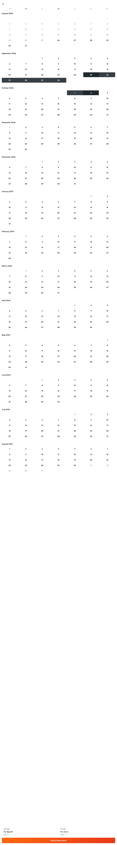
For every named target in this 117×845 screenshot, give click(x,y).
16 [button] (10, 35)
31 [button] (26, 46)
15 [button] (107, 29)
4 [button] (42, 24)
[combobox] (7, 835)
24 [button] (26, 40)
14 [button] (91, 29)
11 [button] (42, 29)
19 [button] (58, 35)
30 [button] (9, 46)
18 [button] (42, 35)
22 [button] (107, 35)
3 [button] (25, 24)
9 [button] (9, 29)
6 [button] (74, 24)
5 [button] (58, 24)
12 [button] (58, 29)
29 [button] (107, 40)
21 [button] (91, 35)
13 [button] (75, 29)
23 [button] (10, 40)
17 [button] (26, 35)
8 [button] (107, 24)
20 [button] (75, 35)
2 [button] (9, 24)
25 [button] (42, 40)
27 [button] (75, 40)
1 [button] (107, 18)
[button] (2, 3)
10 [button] (26, 29)
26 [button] (58, 40)
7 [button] (91, 24)
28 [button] (91, 40)
